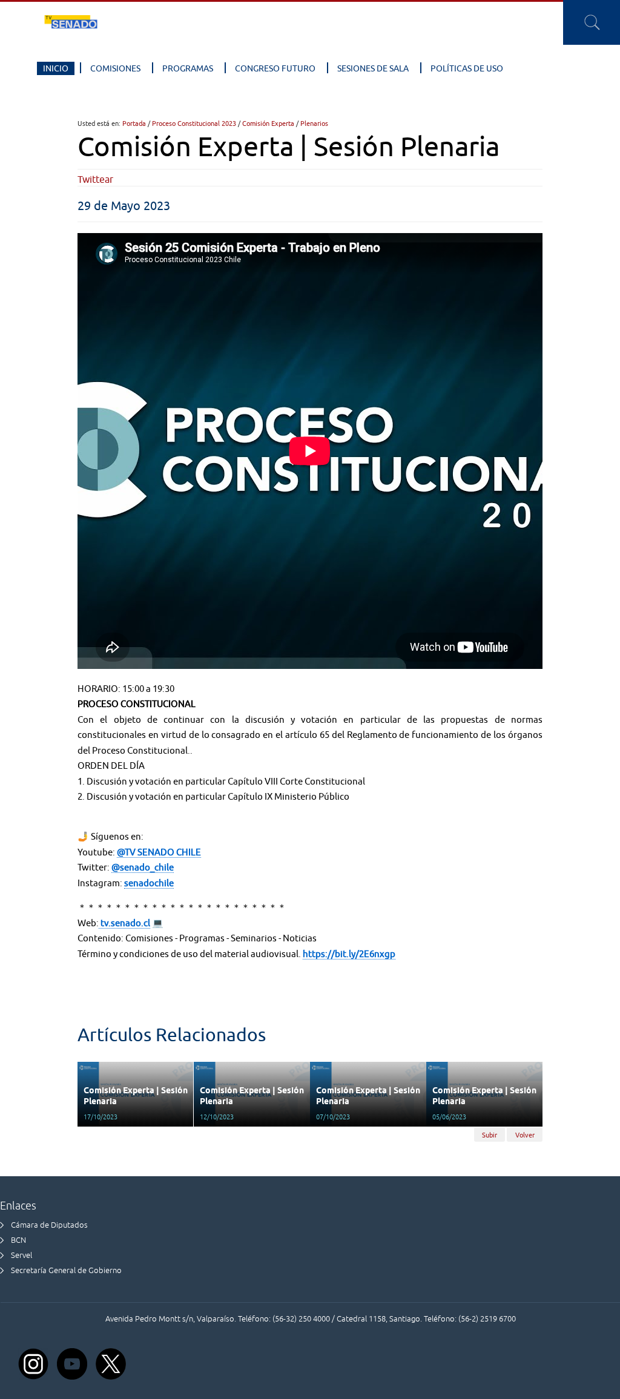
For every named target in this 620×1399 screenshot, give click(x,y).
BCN (18, 1240)
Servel (21, 1255)
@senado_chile (142, 867)
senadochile (149, 883)
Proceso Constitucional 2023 (194, 123)
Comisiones (115, 68)
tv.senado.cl (124, 923)
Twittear (95, 179)
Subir (489, 1135)
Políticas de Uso (466, 68)
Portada (134, 123)
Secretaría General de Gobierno (66, 1270)
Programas (187, 68)
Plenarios (314, 123)
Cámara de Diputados (49, 1224)
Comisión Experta (268, 123)
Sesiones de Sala (373, 68)
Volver (525, 1135)
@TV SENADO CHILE (159, 852)
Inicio (55, 68)
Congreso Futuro (275, 68)
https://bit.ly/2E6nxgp (349, 954)
